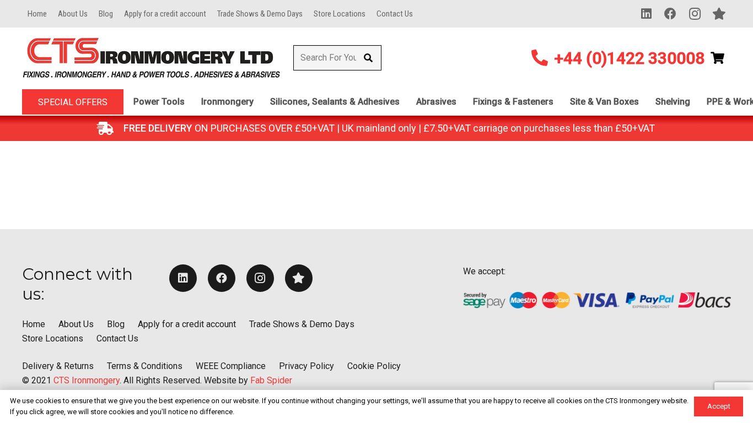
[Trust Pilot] (719, 14)
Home (33, 324)
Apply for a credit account (187, 324)
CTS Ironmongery (86, 380)
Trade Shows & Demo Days (301, 324)
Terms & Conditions (144, 366)
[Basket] (717, 58)
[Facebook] (670, 14)
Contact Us (117, 338)
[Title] (299, 278)
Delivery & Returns (58, 366)
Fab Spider (271, 380)
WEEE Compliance (231, 366)
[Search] (368, 58)
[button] (190, 101)
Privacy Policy (306, 366)
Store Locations (52, 338)
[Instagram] (694, 14)
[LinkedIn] (646, 14)
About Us (76, 324)
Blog (116, 324)
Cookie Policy (374, 366)
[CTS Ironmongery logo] (151, 58)
